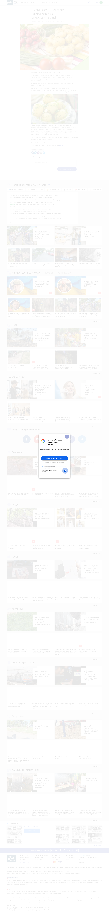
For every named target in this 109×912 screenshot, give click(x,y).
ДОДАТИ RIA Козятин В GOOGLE (54, 458)
